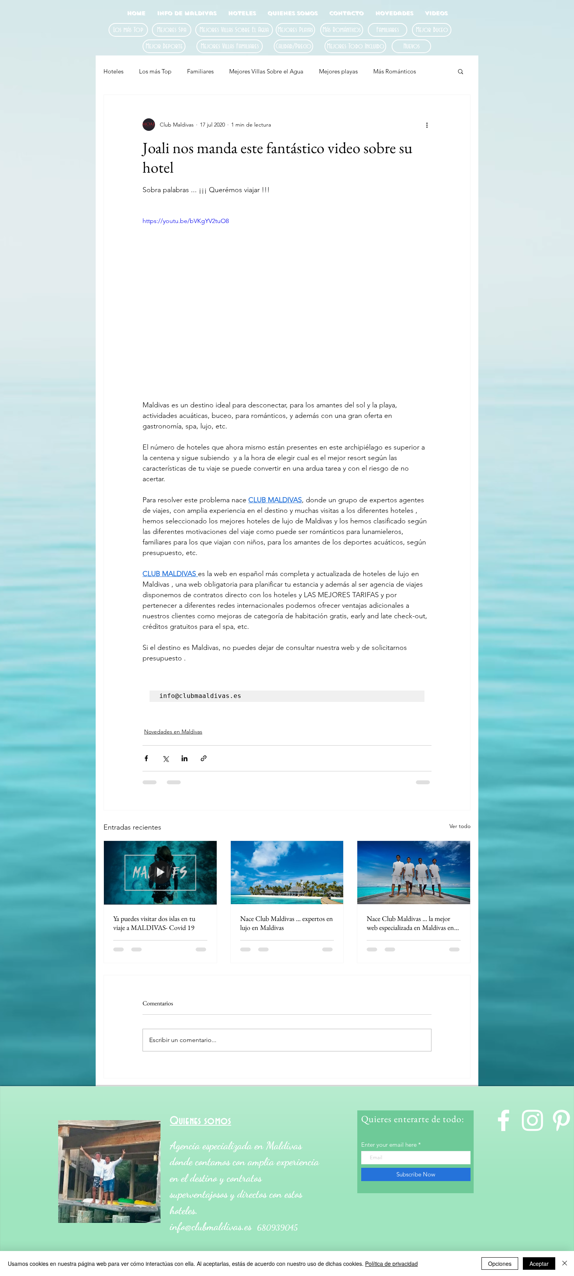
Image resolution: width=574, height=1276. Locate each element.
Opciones (500, 1263)
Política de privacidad (391, 1263)
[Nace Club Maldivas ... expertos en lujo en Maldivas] (287, 872)
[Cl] (503, 1120)
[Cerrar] (564, 1263)
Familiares (200, 71)
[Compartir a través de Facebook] (146, 758)
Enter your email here (389, 1145)
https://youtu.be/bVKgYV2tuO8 (186, 221)
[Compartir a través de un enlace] (203, 758)
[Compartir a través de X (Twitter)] (165, 758)
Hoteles (113, 71)
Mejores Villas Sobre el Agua (266, 71)
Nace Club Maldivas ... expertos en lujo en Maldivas (286, 923)
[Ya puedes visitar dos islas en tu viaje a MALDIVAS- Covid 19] (160, 872)
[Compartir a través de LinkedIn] (184, 758)
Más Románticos (394, 71)
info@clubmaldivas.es (210, 1226)
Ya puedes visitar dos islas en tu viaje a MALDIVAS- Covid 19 (154, 923)
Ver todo (460, 826)
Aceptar (539, 1263)
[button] (460, 71)
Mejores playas (338, 71)
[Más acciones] (426, 124)
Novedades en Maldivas (173, 731)
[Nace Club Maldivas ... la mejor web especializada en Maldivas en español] (413, 872)
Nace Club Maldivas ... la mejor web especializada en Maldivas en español (410, 923)
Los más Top (155, 71)
